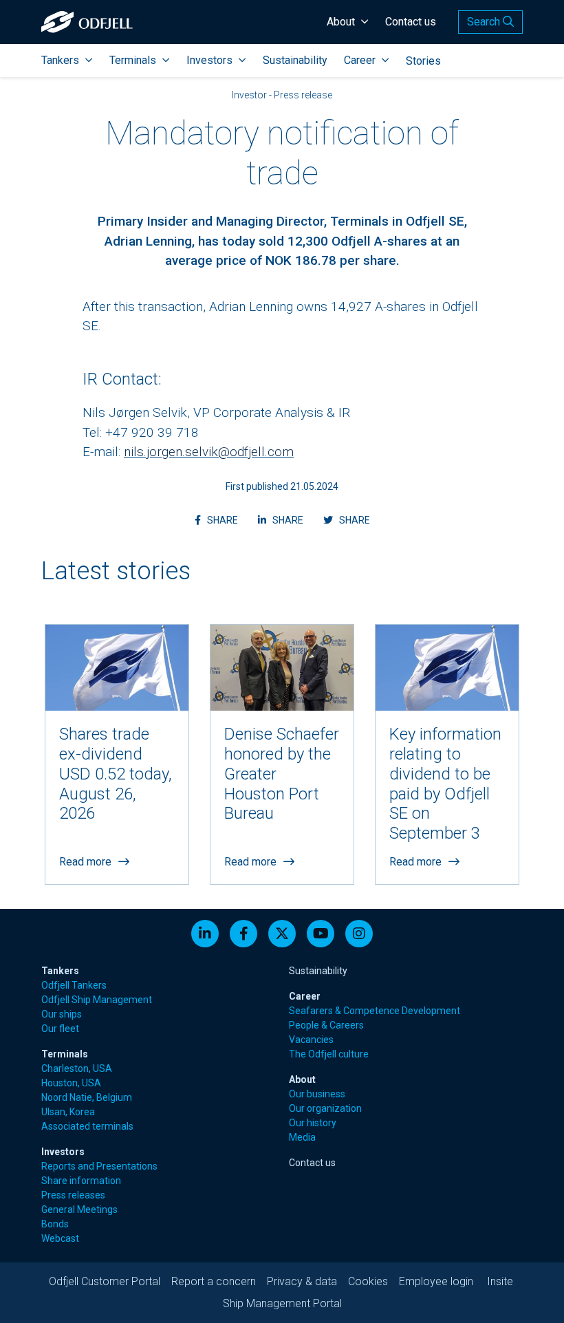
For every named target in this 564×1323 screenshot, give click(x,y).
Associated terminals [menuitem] (87, 1126)
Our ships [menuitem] (61, 1014)
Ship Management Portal (282, 1303)
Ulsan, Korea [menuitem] (68, 1111)
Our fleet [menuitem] (60, 1028)
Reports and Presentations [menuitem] (99, 1166)
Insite (500, 1281)
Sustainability (295, 60)
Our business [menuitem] (317, 1093)
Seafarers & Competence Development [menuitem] (374, 1010)
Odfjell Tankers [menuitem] (74, 985)
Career (360, 60)
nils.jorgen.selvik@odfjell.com (209, 452)
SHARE (223, 520)
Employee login (436, 1281)
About (341, 21)
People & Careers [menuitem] (326, 1025)
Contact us (410, 21)
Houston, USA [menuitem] (71, 1082)
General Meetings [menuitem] (79, 1209)
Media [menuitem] (302, 1137)
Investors (209, 60)
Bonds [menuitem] (55, 1223)
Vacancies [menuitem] (311, 1039)
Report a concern (213, 1281)
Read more (85, 861)
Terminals (132, 60)
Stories (423, 60)
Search (485, 21)
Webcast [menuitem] (60, 1238)
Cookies (368, 1281)
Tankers (60, 60)
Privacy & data (302, 1281)
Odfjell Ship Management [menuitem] (96, 999)
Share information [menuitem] (81, 1180)
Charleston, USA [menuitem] (76, 1068)
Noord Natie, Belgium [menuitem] (86, 1097)
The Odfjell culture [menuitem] (329, 1054)
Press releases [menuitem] (73, 1195)
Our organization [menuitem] (325, 1108)
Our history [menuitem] (312, 1122)
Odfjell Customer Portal (104, 1281)
